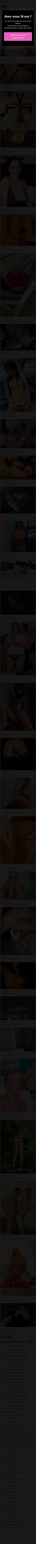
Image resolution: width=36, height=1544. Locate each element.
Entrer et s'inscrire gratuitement (18, 36)
